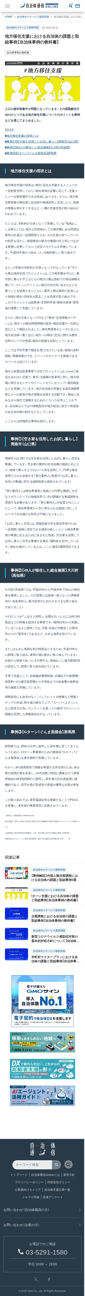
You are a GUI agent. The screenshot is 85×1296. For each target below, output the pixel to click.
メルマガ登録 (30, 1197)
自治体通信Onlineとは (45, 1174)
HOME (8, 16)
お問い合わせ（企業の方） (21, 1225)
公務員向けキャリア (28, 1189)
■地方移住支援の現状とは (21, 135)
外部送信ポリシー (58, 1182)
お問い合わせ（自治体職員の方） (26, 1210)
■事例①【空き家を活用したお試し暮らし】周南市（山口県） (42, 141)
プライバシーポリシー (29, 1182)
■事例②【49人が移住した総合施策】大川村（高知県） (38, 147)
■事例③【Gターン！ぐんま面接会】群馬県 (31, 153)
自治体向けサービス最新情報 (33, 16)
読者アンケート (53, 1197)
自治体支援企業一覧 (57, 1189)
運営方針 (69, 1174)
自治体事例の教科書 (18, 52)
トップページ (19, 1174)
